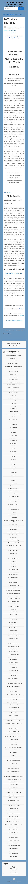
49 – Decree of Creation (13, 493)
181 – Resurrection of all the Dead (13, 845)
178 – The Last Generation (13, 837)
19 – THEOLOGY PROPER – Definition (13, 414)
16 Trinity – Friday (19, 330)
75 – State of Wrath (13, 564)
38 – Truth (13, 464)
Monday (20, 36)
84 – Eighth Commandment (13, 587)
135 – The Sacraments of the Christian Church (13, 723)
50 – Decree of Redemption (13, 496)
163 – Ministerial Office (13, 797)
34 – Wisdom (13, 453)
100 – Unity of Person (13, 630)
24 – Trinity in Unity (13, 427)
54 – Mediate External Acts (13, 507)
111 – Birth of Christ (13, 659)
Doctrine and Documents (14, 868)
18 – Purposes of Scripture (13, 411)
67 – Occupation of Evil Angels (13, 542)
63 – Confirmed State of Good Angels (13, 532)
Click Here (21, 308)
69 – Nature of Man (13, 548)
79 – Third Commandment (13, 574)
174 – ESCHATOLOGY (13, 827)
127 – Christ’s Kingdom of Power (13, 702)
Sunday (16, 36)
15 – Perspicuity (13, 403)
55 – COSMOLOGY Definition (13, 509)
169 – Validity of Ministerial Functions (13, 813)
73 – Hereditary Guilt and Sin (13, 558)
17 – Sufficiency (13, 408)
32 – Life (13, 448)
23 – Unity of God (13, 424)
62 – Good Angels (13, 529)
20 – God (13, 416)
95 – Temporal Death (13, 617)
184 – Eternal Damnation (13, 853)
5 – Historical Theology (13, 376)
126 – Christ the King (13, 699)
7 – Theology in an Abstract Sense (13, 382)
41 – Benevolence (13, 472)
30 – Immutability (13, 443)
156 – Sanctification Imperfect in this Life (13, 779)
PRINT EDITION (7, 192)
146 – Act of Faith (13, 752)
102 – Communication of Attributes (13, 635)
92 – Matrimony (13, 609)
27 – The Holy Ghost (13, 435)
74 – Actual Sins (13, 561)
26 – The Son (13, 432)
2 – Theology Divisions (13, 368)
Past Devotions (14, 32)
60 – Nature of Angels (13, 524)
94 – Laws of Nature (13, 614)
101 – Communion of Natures (13, 633)
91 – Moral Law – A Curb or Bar (13, 606)
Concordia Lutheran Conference (15, 881)
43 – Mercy (13, 477)
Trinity (16, 14)
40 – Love (13, 469)
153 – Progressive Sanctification (13, 771)
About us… (14, 866)
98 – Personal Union (13, 625)
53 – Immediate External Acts (13, 504)
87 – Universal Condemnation (13, 595)
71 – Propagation (13, 553)
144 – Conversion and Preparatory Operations (13, 747)
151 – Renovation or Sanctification (13, 765)
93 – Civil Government (13, 611)
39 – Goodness (13, 467)
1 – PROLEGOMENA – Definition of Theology (13, 366)
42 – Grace (13, 475)
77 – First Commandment (13, 569)
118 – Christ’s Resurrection (13, 678)
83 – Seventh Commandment (13, 585)
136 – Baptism (13, 726)
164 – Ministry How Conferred (13, 800)
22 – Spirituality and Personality (13, 422)
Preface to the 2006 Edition (13, 363)
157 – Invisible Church (13, 781)
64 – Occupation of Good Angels (13, 534)
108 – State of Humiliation (13, 651)
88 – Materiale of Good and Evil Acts (13, 598)
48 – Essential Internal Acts (13, 491)
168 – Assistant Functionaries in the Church (13, 811)
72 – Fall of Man (13, 556)
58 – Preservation (13, 517)
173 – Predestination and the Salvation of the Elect (13, 824)
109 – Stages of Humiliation (13, 654)
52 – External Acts (13, 501)
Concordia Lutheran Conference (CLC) (14, 3)
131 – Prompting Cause (13, 712)
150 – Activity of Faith (13, 763)
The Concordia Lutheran (14, 873)
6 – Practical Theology (13, 379)
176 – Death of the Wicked (13, 832)
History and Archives (14, 869)
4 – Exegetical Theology (13, 374)
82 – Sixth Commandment (13, 582)
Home (4, 14)
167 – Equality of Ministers (13, 808)
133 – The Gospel (13, 718)
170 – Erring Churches (13, 816)
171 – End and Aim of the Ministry (13, 819)
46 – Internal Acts (13, 485)
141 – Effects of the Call (13, 739)
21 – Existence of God (13, 419)
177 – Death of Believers (13, 835)
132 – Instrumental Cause (13, 715)
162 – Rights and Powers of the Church (13, 795)
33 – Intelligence (13, 451)
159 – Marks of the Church (13, 787)
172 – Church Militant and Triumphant (13, 821)
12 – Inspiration (13, 395)
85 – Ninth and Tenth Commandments (13, 590)
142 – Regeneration (13, 742)
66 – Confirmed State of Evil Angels (13, 540)
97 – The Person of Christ (13, 622)
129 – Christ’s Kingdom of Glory (13, 707)
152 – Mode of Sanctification (13, 768)
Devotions (10, 333)
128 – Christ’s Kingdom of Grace (13, 704)
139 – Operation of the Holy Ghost (13, 734)
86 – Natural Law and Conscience (13, 593)
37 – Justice (13, 461)
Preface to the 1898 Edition (13, 360)
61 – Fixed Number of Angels (13, 526)
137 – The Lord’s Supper (13, 728)
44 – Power (13, 480)
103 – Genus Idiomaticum (13, 638)
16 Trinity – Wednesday (9, 330)
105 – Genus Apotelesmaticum (13, 643)
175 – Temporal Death (13, 829)
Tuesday (11, 37)
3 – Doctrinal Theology (13, 371)
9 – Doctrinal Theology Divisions (13, 387)
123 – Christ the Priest (13, 691)
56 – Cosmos (13, 512)
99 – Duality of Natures (13, 627)
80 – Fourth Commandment (13, 577)
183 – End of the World (13, 850)
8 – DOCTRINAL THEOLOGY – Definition (13, 384)
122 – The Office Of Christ (13, 688)
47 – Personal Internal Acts (13, 488)
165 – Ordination (13, 803)
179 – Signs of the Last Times (13, 840)
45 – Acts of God (13, 483)
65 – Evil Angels (13, 537)
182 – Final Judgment (13, 848)
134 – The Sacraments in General (13, 720)
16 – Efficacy (13, 406)
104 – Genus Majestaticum (13, 641)
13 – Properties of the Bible (13, 398)
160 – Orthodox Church (13, 789)
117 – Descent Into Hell (13, 675)
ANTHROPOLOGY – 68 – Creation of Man (13, 545)
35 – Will (13, 456)
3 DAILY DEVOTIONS (10, 14)
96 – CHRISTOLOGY (13, 619)
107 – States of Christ (13, 649)
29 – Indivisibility (13, 440)
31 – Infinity (13, 445)
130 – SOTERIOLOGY (13, 710)
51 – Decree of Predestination (13, 499)
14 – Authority (13, 400)
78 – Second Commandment (13, 572)
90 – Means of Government (13, 603)
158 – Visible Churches (13, 784)
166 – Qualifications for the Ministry (13, 805)
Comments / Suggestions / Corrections (14, 320)
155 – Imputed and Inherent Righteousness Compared (13, 776)
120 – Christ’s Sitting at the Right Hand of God (13, 683)
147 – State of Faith (13, 755)
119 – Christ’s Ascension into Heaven (13, 680)
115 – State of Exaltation (13, 670)
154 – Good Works (13, 773)
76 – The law (13, 566)
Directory (14, 867)
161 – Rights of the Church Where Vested (13, 792)
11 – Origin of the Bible (13, 392)
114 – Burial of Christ (13, 667)
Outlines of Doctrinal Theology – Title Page (13, 355)
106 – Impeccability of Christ (13, 646)
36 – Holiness (13, 459)
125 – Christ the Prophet (13, 696)
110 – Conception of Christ (13, 657)
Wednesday (16, 37)
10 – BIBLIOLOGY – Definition (13, 390)
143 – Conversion (13, 744)
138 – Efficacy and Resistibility (13, 731)
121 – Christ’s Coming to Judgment (13, 686)
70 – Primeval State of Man (13, 550)
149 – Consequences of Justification (13, 760)
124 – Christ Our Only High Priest (13, 694)
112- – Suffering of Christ (13, 662)
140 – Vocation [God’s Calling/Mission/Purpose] (13, 736)
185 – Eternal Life (13, 856)
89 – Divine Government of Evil (13, 601)
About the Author (13, 358)
